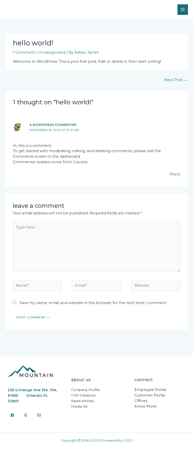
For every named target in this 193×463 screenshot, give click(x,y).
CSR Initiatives (83, 395)
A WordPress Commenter (52, 125)
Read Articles (82, 401)
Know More (145, 406)
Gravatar (80, 162)
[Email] (39, 415)
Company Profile (85, 390)
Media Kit (79, 406)
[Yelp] (25, 415)
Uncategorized (51, 52)
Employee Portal (150, 389)
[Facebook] (12, 415)
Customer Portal (149, 395)
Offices (140, 401)
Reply (174, 174)
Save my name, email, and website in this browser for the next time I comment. (93, 303)
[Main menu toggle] (182, 9)
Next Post (175, 80)
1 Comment (24, 52)
